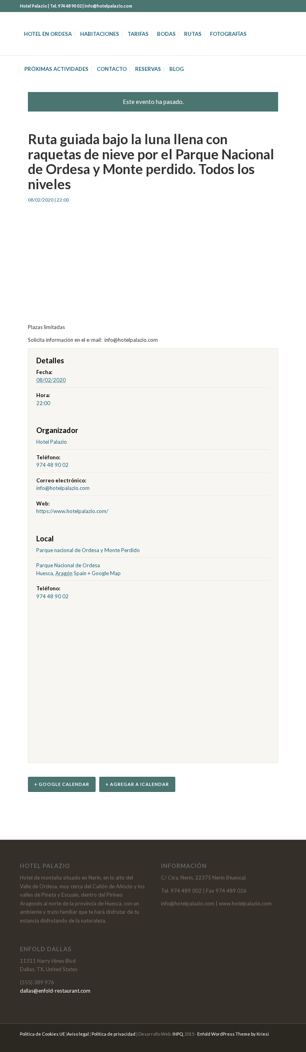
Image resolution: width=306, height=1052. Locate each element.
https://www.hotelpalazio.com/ (72, 511)
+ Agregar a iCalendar (137, 784)
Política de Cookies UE (42, 1033)
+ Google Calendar (61, 784)
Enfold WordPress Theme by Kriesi (233, 1033)
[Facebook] (280, 6)
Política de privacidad (113, 1033)
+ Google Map (104, 573)
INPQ (178, 1033)
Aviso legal (78, 1033)
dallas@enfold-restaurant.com (55, 990)
